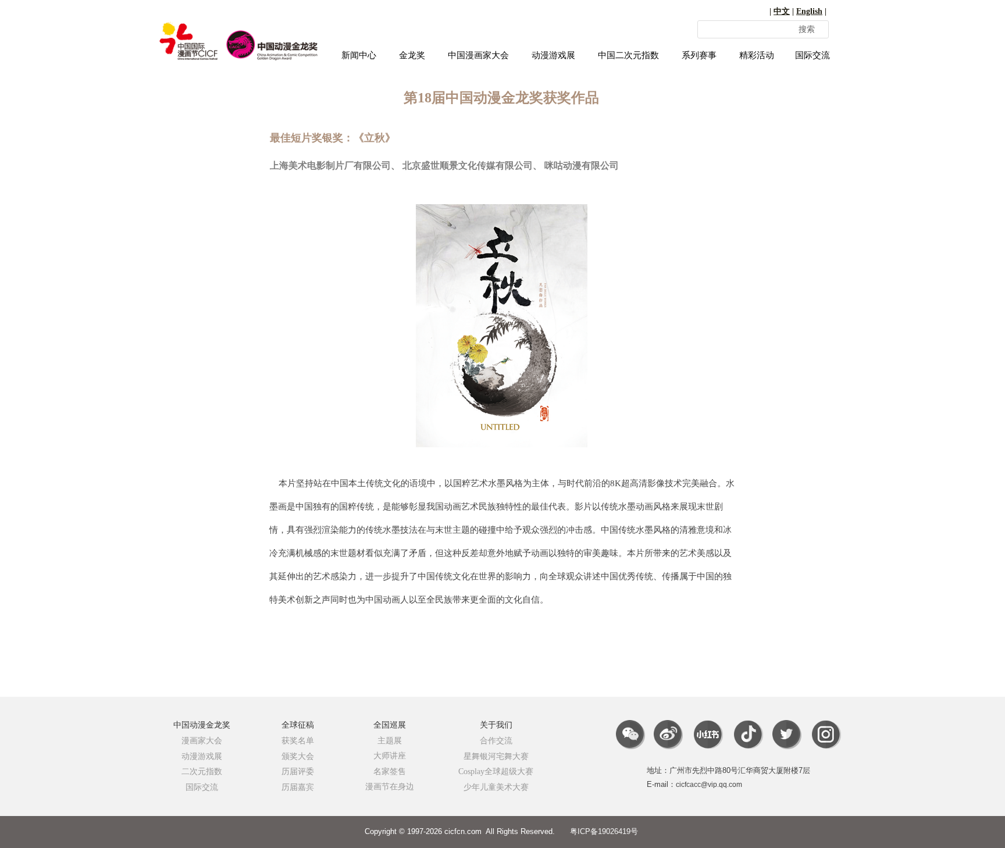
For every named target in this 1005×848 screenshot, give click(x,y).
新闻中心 (358, 55)
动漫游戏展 (553, 55)
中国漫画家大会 (478, 55)
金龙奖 (412, 55)
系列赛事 (699, 55)
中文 (782, 11)
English (809, 11)
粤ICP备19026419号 (604, 831)
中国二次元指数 (628, 55)
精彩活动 (756, 55)
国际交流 (812, 55)
